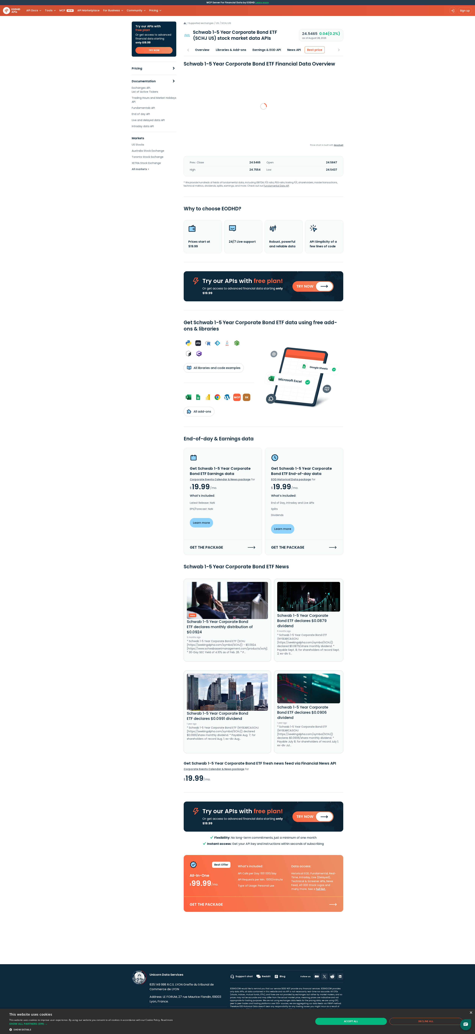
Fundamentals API (143, 108)
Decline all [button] (425, 1021)
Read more (167, 1020)
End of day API (141, 114)
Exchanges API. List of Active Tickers (145, 90)
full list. (321, 889)
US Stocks (138, 144)
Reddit (266, 976)
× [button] (470, 1012)
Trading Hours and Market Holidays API (154, 100)
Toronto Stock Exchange (147, 157)
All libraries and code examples (216, 368)
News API (294, 50)
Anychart (338, 145)
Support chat (244, 976)
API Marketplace (88, 10)
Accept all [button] (351, 1021)
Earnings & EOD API (267, 50)
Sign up (465, 10)
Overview (202, 50)
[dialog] (237, 1021)
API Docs (32, 10)
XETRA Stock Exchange (146, 163)
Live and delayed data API (148, 120)
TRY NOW (154, 50)
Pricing (137, 68)
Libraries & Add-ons (231, 50)
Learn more (262, 2)
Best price (314, 50)
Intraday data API (143, 126)
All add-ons (202, 411)
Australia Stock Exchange (148, 151)
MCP (66, 10)
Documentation (144, 81)
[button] (91, 1023)
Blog (282, 976)
